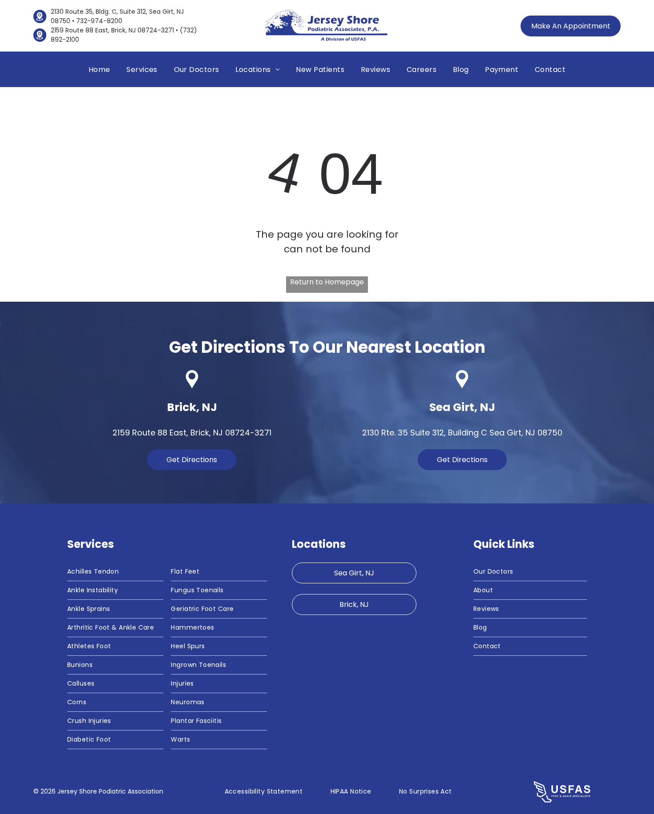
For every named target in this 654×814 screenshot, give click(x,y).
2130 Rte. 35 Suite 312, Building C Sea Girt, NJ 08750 (462, 432)
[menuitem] (99, 69)
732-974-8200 (99, 20)
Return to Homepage (327, 282)
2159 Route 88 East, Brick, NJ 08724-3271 (112, 30)
